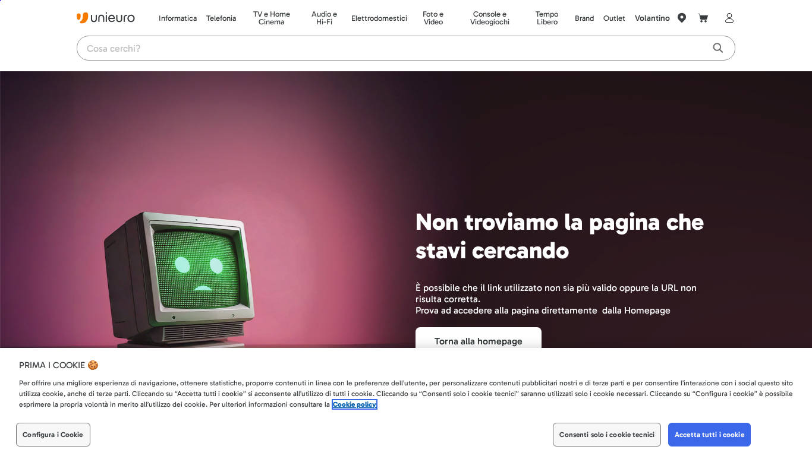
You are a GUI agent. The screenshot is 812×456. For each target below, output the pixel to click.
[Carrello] (703, 18)
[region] (406, 402)
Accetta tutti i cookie (709, 434)
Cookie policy (354, 404)
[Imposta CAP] (682, 18)
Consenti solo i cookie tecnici (606, 434)
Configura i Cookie (53, 434)
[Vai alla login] (727, 18)
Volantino (652, 18)
